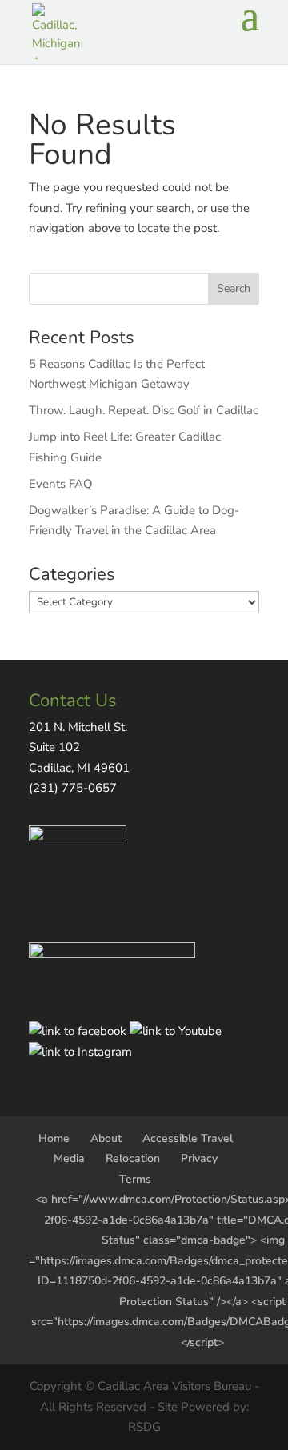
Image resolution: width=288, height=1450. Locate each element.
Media (69, 1158)
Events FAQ (61, 484)
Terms (135, 1179)
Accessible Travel (187, 1138)
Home (54, 1138)
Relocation (133, 1158)
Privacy (199, 1158)
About (106, 1138)
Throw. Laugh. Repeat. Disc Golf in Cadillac (143, 410)
